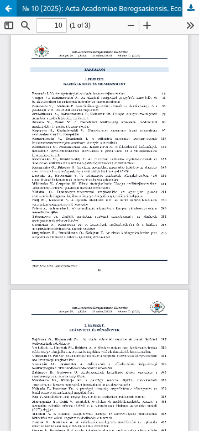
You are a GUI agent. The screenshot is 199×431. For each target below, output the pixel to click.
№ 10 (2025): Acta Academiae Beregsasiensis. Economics (110, 8)
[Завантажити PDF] (190, 8)
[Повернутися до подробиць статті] (8, 8)
